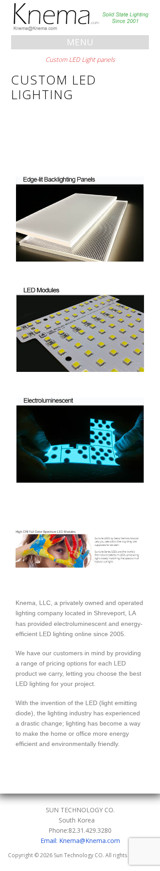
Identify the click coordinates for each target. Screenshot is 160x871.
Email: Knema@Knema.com (80, 840)
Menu (80, 42)
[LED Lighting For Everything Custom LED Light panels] (80, 16)
